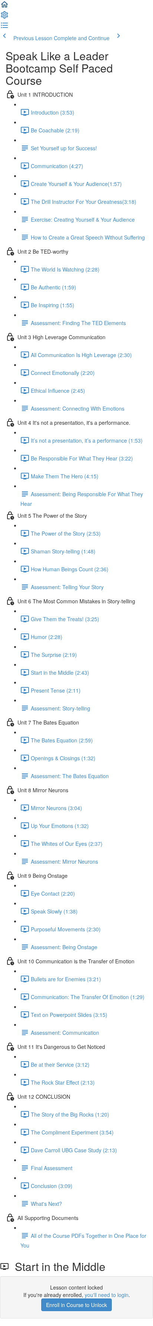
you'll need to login (106, 1294)
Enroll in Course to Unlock (76, 1305)
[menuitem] (4, 17)
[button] (4, 6)
